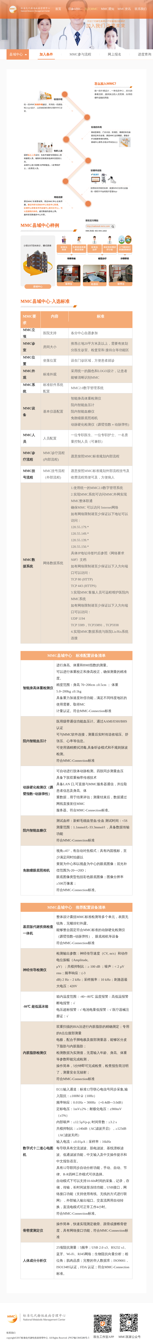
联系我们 (11, 1332)
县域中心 (16, 54)
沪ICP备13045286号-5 (78, 1338)
